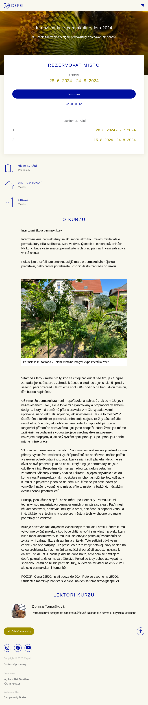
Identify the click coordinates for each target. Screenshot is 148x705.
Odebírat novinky (21, 631)
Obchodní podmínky (15, 664)
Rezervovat (74, 94)
